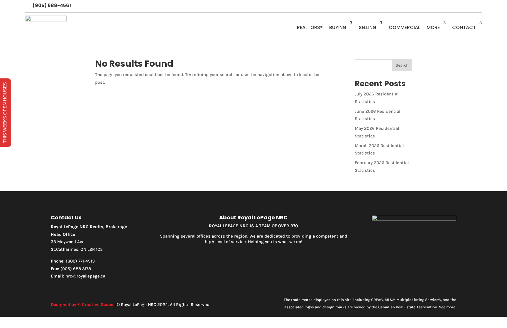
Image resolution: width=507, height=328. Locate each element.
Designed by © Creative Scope (82, 304)
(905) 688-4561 (52, 5)
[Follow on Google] (477, 6)
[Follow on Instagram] (465, 6)
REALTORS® (310, 27)
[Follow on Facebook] (453, 6)
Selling (367, 27)
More (433, 27)
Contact (464, 27)
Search (402, 65)
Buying (338, 27)
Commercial (404, 27)
